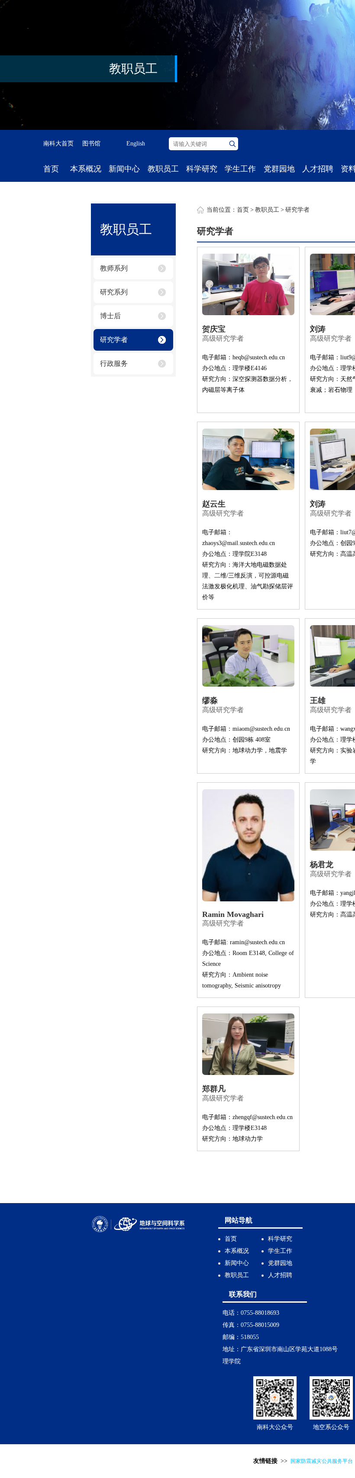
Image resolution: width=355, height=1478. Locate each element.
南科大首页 (58, 143)
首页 (51, 169)
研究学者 (114, 339)
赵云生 (214, 504)
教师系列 (114, 268)
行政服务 (114, 363)
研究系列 (114, 292)
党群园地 (279, 169)
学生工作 (240, 169)
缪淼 (210, 700)
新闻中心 (124, 169)
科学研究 (201, 169)
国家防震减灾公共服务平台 (321, 1461)
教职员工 (163, 169)
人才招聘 (317, 169)
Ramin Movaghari (233, 914)
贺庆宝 (214, 329)
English (135, 143)
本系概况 (85, 169)
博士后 (110, 315)
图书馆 (91, 143)
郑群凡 (214, 1088)
